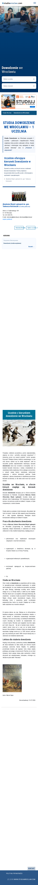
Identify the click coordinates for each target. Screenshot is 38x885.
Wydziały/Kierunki (20, 228)
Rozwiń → (31, 246)
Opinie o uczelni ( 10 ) (31, 228)
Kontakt (31, 868)
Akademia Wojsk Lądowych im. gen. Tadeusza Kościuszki (16, 205)
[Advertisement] (19, 46)
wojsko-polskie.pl (7, 219)
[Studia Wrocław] (16, 3)
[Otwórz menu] (35, 3)
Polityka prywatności (14, 873)
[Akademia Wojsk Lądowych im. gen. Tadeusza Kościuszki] (19, 196)
